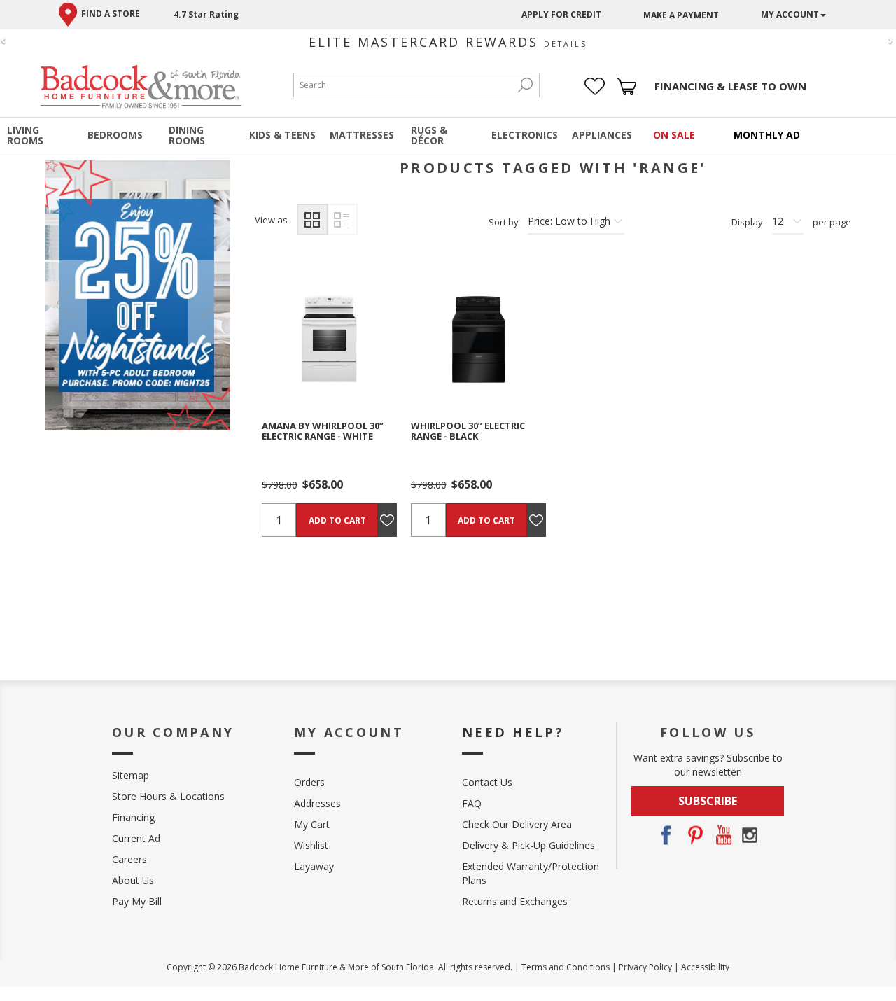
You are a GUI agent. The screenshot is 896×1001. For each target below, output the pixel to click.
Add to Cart (337, 520)
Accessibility (705, 967)
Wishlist (311, 845)
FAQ (472, 803)
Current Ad (136, 838)
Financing (133, 817)
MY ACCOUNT (790, 14)
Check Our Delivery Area (517, 824)
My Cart (312, 824)
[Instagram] (750, 835)
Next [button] (209, 302)
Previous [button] (66, 302)
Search (525, 85)
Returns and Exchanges (515, 901)
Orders (309, 782)
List (342, 219)
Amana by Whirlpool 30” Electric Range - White (323, 431)
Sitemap (130, 775)
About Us (133, 880)
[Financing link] (730, 86)
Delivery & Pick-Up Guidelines (528, 845)
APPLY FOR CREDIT (561, 14)
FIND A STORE (110, 14)
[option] (137, 295)
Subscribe (707, 800)
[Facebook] (666, 835)
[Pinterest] (694, 835)
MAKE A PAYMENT (681, 15)
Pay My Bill (137, 901)
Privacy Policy (645, 967)
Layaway (314, 866)
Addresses (317, 803)
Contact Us (487, 782)
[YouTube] (722, 835)
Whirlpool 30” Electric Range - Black (468, 431)
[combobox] (402, 85)
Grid (312, 219)
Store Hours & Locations (168, 796)
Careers (129, 859)
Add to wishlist (347, 339)
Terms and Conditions (566, 967)
